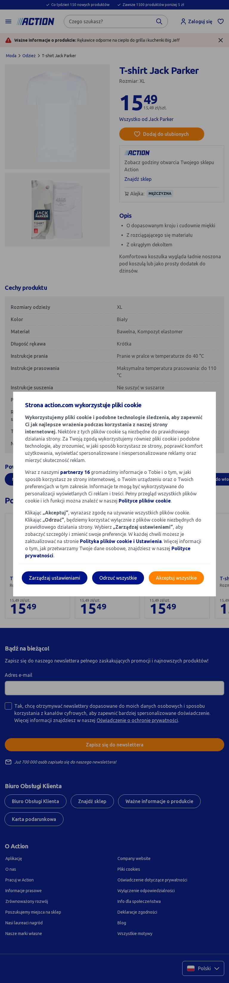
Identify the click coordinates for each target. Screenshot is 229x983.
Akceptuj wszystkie (176, 578)
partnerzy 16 (75, 472)
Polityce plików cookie (145, 500)
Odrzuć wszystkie (118, 578)
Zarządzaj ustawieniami (54, 578)
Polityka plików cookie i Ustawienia (121, 541)
